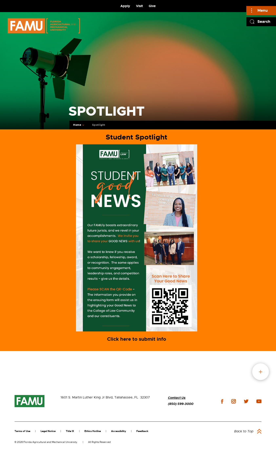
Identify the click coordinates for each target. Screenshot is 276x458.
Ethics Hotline (92, 431)
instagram (233, 401)
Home (77, 125)
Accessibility (118, 431)
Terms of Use (22, 431)
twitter (246, 401)
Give (152, 6)
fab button (260, 371)
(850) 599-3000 (180, 404)
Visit (139, 6)
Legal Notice (48, 431)
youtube (258, 401)
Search (263, 21)
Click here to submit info (136, 339)
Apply (125, 6)
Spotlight (98, 125)
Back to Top (243, 431)
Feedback (142, 431)
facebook (222, 401)
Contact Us (176, 398)
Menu (262, 10)
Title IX (70, 431)
